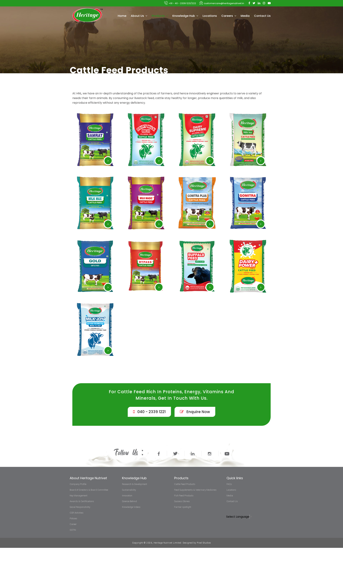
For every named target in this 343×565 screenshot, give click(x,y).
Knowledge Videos (131, 507)
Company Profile (78, 484)
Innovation (127, 495)
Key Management (78, 495)
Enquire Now (197, 411)
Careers (227, 16)
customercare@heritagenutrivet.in (224, 3)
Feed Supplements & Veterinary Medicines (195, 489)
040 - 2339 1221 (151, 411)
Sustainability (129, 489)
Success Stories (182, 501)
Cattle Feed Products (184, 484)
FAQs (229, 484)
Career (73, 524)
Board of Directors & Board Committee (89, 489)
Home (122, 16)
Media (245, 16)
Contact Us (262, 16)
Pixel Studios (204, 543)
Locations (210, 16)
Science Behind (129, 501)
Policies (73, 518)
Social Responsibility (80, 507)
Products (158, 16)
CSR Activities (76, 512)
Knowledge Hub (184, 16)
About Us (138, 16)
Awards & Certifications (82, 501)
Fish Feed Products (183, 495)
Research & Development (134, 484)
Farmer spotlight (182, 507)
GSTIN (73, 530)
